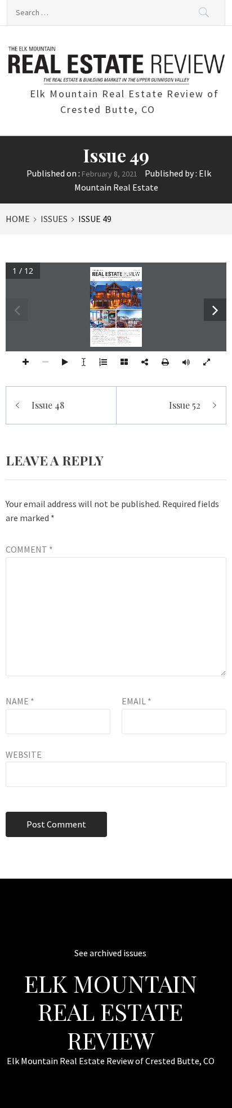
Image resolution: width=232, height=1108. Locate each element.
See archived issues (110, 952)
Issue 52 (184, 405)
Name (20, 701)
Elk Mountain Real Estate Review (110, 1011)
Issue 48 (48, 405)
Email (136, 701)
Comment (29, 549)
